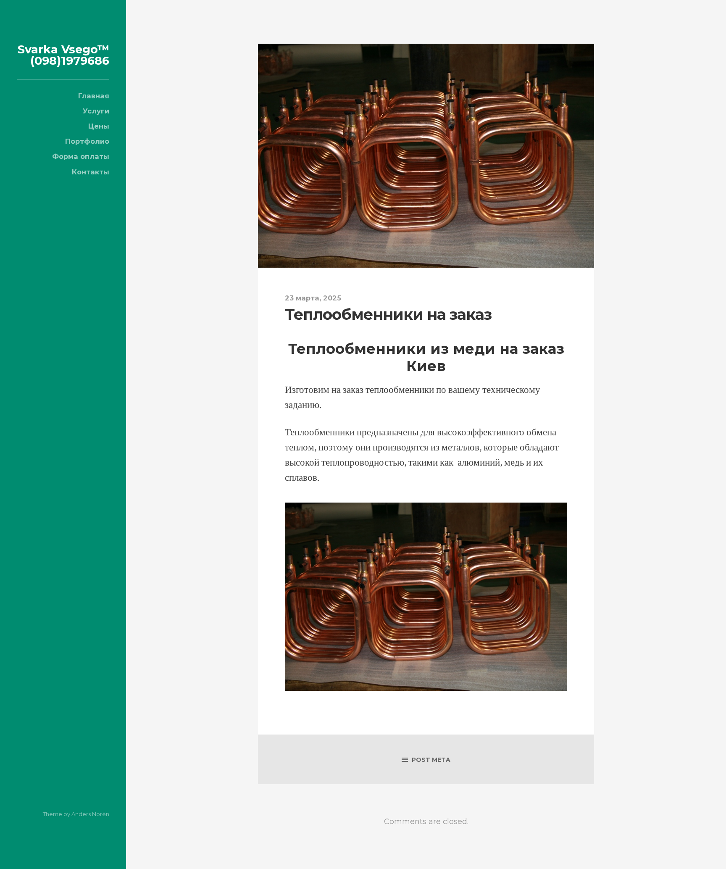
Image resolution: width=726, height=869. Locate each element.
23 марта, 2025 (313, 298)
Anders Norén (90, 814)
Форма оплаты (80, 156)
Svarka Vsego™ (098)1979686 (63, 55)
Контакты (90, 172)
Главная (93, 95)
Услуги (96, 111)
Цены (98, 126)
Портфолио (87, 141)
